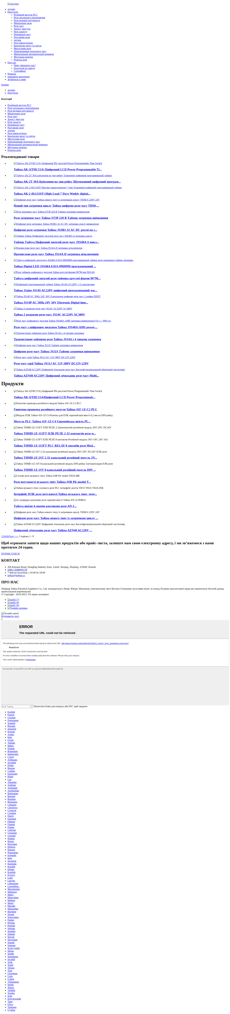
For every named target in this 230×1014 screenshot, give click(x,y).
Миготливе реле (22, 48)
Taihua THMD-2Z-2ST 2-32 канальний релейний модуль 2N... (55, 457)
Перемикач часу (22, 34)
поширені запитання (18, 76)
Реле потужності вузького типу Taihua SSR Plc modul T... (52, 481)
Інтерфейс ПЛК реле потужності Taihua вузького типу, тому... (55, 494)
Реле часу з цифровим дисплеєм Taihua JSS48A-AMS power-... (55, 327)
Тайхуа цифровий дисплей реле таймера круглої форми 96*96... (57, 278)
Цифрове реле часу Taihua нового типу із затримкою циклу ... (56, 518)
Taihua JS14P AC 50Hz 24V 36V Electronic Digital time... (51, 302)
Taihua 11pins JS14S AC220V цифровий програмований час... (55, 290)
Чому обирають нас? (25, 65)
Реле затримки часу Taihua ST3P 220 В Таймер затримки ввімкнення (61, 217)
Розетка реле (20, 59)
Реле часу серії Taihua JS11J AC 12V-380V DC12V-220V (51, 363)
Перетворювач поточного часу (30, 51)
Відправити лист (10, 616)
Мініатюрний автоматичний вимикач (34, 54)
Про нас (12, 62)
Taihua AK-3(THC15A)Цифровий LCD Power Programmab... (54, 397)
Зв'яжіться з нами (17, 79)
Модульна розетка (23, 57)
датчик (17, 40)
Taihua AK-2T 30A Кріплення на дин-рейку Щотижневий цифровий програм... (67, 181)
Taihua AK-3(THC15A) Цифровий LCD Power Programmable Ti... (58, 169)
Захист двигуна (22, 28)
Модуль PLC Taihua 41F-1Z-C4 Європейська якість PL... (52, 421)
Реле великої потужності (27, 20)
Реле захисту (20, 31)
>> (16, 536)
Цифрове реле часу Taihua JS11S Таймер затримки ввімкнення (57, 351)
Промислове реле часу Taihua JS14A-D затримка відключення (56, 254)
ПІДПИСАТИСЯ (10, 553)
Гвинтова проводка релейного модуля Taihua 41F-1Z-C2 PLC (55, 409)
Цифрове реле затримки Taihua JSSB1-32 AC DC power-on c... (55, 230)
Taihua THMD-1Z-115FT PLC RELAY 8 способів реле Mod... (54, 445)
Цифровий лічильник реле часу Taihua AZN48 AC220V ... (53, 530)
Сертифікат (20, 71)
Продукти (13, 12)
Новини (12, 73)
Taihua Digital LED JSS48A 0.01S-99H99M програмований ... (55, 266)
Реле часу (19, 26)
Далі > (12, 536)
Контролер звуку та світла (27, 45)
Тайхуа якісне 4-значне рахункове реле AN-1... (45, 506)
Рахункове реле (22, 37)
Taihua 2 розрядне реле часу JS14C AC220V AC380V (49, 314)
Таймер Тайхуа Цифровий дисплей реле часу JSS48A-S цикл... (56, 242)
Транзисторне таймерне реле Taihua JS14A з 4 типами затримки (57, 339)
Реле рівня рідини (23, 43)
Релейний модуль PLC (26, 14)
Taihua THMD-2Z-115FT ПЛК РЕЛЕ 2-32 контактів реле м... (55, 433)
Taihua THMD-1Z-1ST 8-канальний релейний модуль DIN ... (55, 469)
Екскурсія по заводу (24, 68)
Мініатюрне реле (23, 23)
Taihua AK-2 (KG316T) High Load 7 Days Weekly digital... (52, 193)
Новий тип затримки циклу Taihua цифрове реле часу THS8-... (56, 205)
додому (11, 9)
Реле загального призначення (29, 17)
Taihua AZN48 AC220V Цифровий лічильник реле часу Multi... (56, 375)
